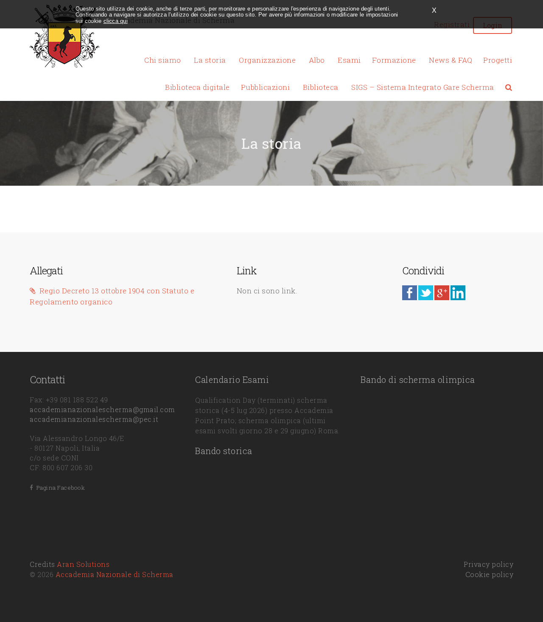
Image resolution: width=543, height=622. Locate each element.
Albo (317, 60)
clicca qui (116, 21)
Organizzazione (267, 60)
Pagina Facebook (59, 487)
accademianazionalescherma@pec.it (94, 419)
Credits (69, 564)
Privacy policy (488, 564)
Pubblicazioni (265, 87)
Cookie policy (489, 574)
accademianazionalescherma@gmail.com (102, 409)
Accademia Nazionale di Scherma (115, 574)
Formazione (394, 60)
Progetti (497, 60)
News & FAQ (450, 60)
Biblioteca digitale (197, 87)
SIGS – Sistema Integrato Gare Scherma (422, 87)
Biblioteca (321, 87)
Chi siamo (162, 60)
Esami (349, 60)
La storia (210, 60)
